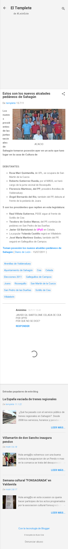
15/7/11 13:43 (34, 310)
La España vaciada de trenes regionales (29, 399)
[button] (63, 94)
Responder (23, 326)
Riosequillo (20, 283)
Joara (7, 283)
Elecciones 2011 (13, 276)
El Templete (21, 8)
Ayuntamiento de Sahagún (18, 270)
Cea (39, 270)
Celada (49, 270)
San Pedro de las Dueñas (17, 290)
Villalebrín (9, 296)
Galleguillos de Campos (38, 276)
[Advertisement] (34, 53)
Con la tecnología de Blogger (34, 528)
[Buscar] (63, 9)
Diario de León (23, 252)
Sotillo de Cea (43, 290)
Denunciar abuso (34, 541)
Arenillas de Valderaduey (17, 263)
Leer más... (58, 427)
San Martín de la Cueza (43, 283)
